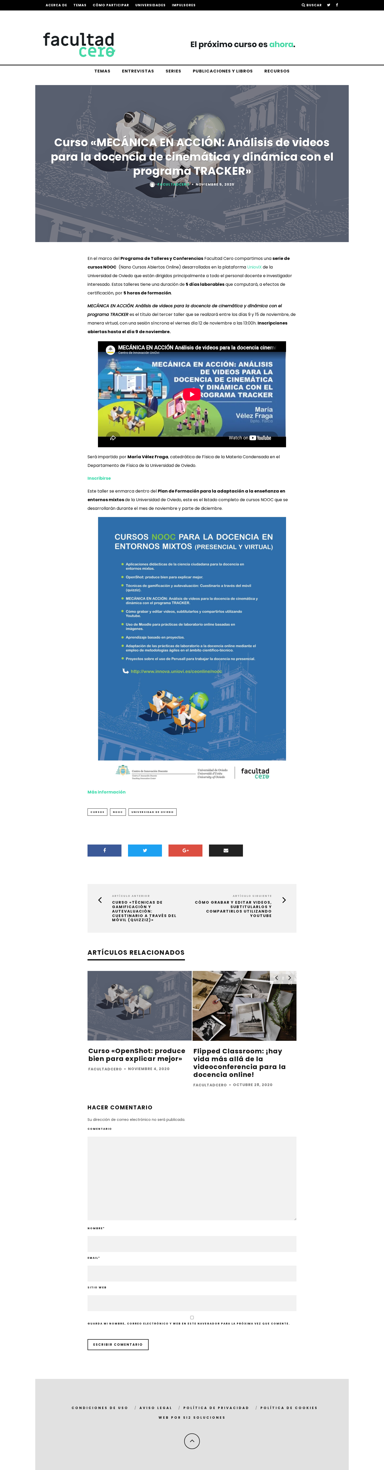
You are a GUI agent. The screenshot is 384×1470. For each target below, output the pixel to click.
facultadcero (174, 184)
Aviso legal (155, 1408)
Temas (79, 5)
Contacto (137, 15)
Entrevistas (138, 71)
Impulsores (184, 5)
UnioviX (254, 267)
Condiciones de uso (100, 1408)
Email (94, 1258)
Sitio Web (97, 1287)
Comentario (100, 1129)
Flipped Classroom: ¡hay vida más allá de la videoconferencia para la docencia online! (239, 1063)
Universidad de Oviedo (152, 812)
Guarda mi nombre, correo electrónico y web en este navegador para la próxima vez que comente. (189, 1324)
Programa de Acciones (70, 15)
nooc (118, 812)
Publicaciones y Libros (223, 71)
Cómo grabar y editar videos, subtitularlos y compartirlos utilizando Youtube (233, 909)
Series (173, 71)
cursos (97, 812)
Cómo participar (111, 5)
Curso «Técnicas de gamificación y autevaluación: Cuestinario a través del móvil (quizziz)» (144, 911)
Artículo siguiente (252, 896)
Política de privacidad (216, 1408)
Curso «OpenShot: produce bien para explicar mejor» (136, 1054)
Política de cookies (289, 1408)
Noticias (110, 15)
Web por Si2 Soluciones (192, 1417)
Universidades (150, 5)
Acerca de (56, 5)
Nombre (96, 1228)
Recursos (277, 71)
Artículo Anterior (131, 896)
